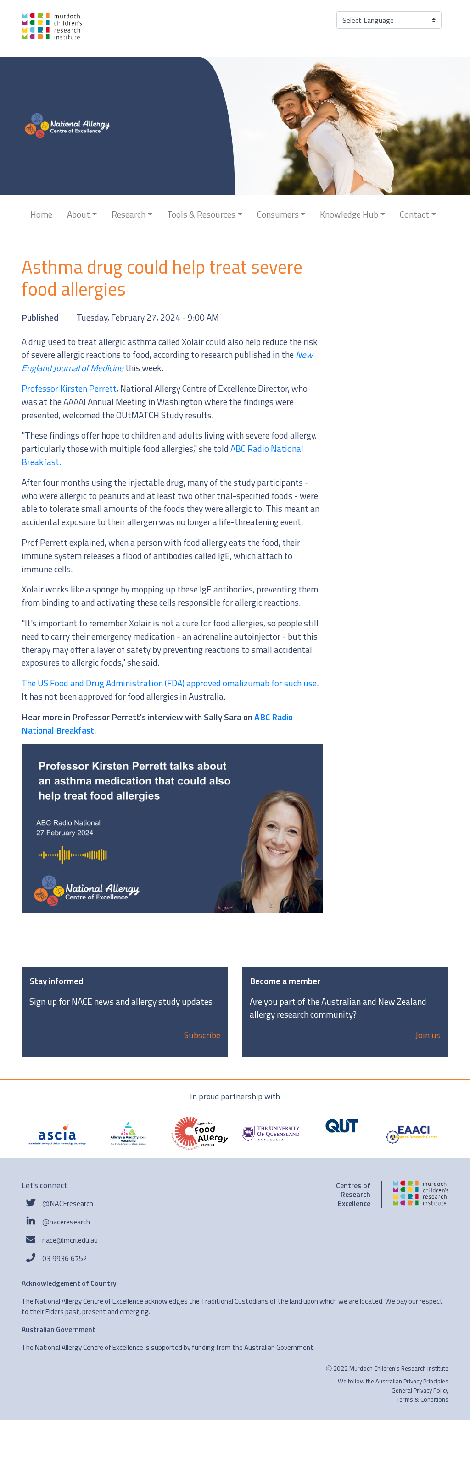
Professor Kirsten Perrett (69, 388)
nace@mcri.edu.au (70, 1239)
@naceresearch (66, 1221)
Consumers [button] (278, 214)
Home (41, 214)
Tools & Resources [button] (201, 214)
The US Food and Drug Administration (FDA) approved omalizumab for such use (169, 683)
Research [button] (128, 214)
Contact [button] (414, 214)
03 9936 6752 (64, 1258)
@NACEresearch (67, 1203)
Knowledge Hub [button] (349, 214)
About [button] (78, 214)
